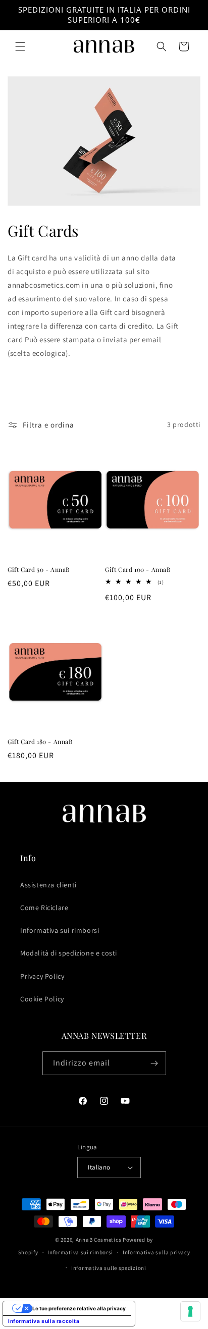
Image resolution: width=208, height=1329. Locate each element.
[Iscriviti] (154, 1063)
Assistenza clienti (48, 884)
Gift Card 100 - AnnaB (138, 569)
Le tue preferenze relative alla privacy (79, 1308)
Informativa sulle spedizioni (108, 1267)
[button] (20, 46)
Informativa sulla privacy (156, 1252)
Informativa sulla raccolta (44, 1321)
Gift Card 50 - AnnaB (39, 569)
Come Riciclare (44, 907)
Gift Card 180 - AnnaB (40, 742)
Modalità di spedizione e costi (68, 953)
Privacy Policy (42, 976)
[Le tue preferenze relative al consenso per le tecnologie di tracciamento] (190, 1311)
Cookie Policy (42, 998)
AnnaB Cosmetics (99, 1239)
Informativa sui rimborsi (59, 930)
